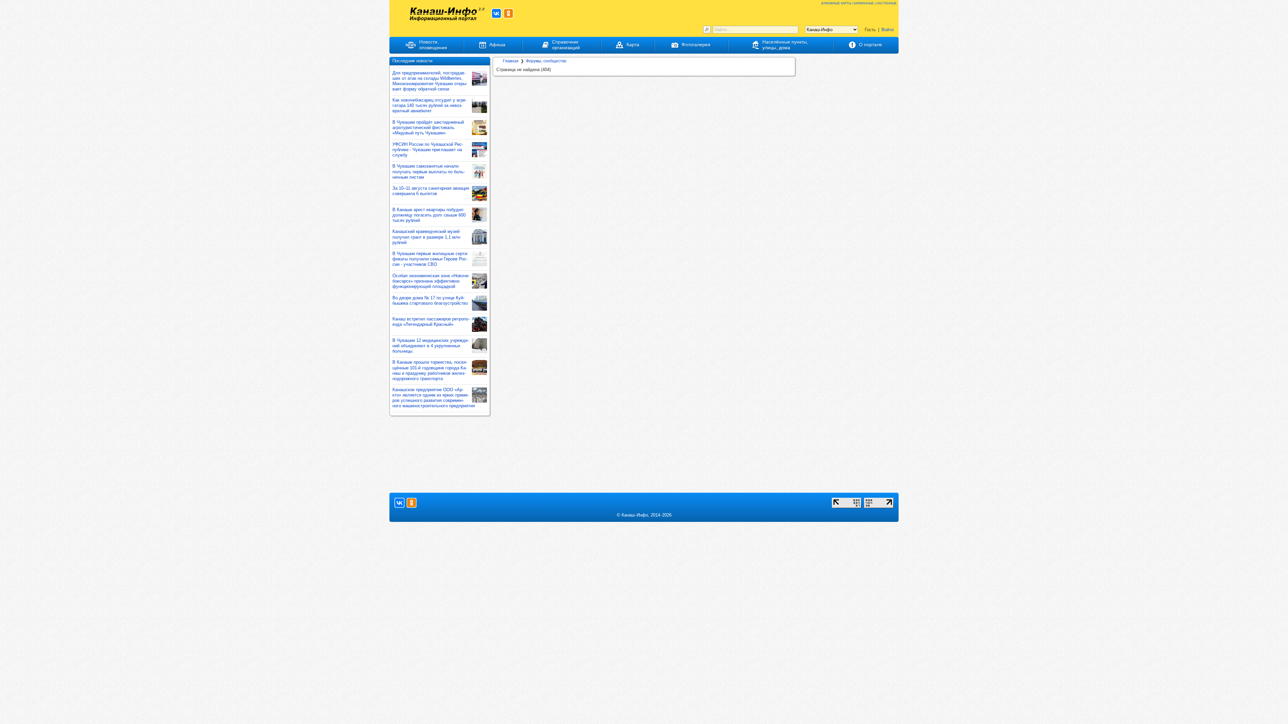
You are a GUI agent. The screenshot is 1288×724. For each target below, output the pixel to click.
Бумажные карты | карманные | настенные (859, 2)
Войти (887, 29)
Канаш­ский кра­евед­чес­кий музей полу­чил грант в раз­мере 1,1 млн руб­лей (426, 237)
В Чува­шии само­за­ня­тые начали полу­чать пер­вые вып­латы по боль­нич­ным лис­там (428, 171)
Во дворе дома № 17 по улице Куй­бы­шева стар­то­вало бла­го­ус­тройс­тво (430, 300)
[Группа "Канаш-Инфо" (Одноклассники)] (508, 13)
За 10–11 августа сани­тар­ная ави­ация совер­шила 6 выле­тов (430, 191)
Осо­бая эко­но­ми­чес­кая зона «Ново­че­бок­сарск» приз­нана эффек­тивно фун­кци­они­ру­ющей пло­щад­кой (431, 281)
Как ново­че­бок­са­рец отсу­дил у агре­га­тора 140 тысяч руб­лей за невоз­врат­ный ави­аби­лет (429, 105)
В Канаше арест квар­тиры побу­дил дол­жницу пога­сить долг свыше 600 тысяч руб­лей (429, 215)
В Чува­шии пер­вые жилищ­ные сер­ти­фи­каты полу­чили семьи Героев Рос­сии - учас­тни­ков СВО (430, 259)
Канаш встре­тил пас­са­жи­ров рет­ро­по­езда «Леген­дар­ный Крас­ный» (431, 321)
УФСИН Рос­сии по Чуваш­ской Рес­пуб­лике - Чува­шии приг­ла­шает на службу (427, 150)
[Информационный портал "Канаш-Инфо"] (443, 14)
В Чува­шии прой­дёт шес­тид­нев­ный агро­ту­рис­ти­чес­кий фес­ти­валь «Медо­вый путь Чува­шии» (428, 127)
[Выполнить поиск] (707, 30)
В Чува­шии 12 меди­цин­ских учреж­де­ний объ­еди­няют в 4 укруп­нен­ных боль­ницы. (430, 346)
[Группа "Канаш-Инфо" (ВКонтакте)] (496, 13)
